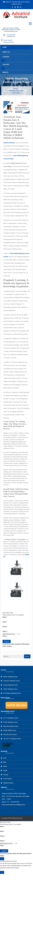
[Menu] (30, 23)
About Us (6, 52)
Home (5, 47)
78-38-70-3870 (7, 40)
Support (6, 64)
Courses (6, 57)
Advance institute (9, 143)
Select (5, 631)
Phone (5, 626)
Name (5, 617)
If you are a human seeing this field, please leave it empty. (16, 645)
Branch (5, 72)
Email (5, 622)
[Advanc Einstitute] (3, 35)
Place (5, 636)
